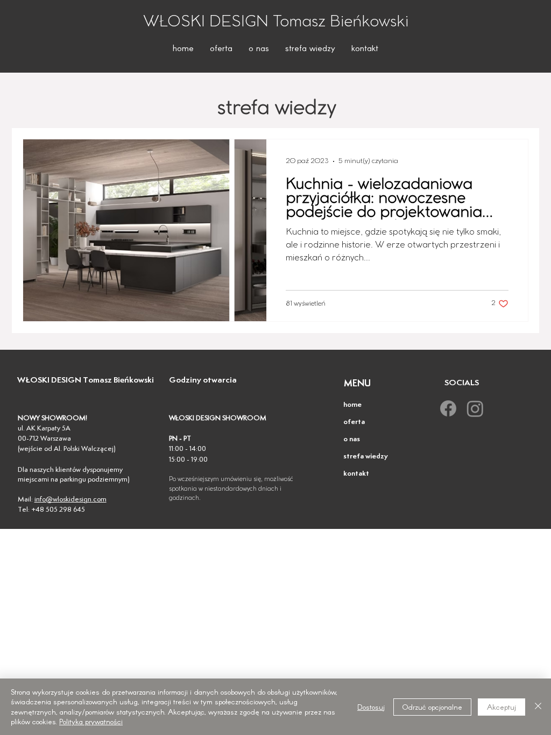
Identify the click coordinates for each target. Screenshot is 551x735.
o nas (351, 439)
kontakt (356, 473)
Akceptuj (501, 706)
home (352, 404)
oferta (354, 422)
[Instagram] (475, 408)
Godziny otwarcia (203, 380)
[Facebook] (448, 408)
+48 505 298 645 (58, 509)
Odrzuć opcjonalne (432, 706)
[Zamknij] (538, 706)
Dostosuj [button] (371, 706)
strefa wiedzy (365, 456)
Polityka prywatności (91, 721)
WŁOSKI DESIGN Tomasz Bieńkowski (85, 380)
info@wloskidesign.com (70, 499)
